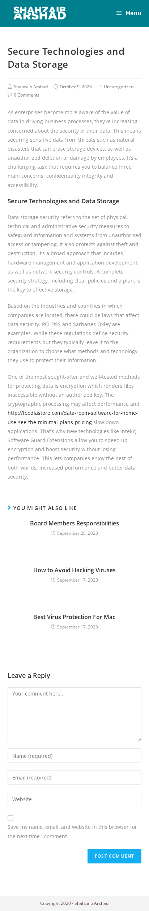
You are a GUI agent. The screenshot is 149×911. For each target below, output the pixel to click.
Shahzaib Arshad (31, 87)
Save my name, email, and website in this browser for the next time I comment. (72, 831)
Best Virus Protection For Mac (74, 617)
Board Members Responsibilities (74, 523)
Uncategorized (118, 87)
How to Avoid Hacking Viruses (74, 570)
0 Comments (26, 95)
